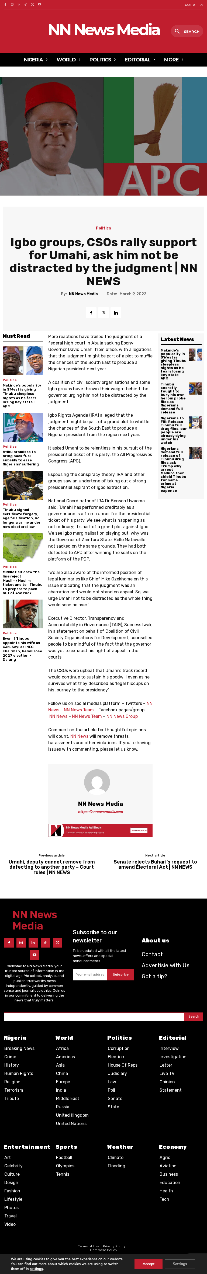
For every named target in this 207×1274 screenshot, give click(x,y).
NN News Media (83, 294)
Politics (103, 228)
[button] (187, 31)
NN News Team (79, 709)
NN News (58, 716)
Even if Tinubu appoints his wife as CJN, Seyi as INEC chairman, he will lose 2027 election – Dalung (22, 649)
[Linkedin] (19, 5)
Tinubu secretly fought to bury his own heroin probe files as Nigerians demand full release (173, 398)
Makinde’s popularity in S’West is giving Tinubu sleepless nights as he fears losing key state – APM (22, 395)
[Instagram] (12, 5)
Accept (148, 1263)
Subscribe (121, 974)
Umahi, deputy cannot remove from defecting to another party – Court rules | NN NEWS (52, 867)
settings (36, 1268)
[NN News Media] (100, 782)
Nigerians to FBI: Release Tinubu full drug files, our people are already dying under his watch (174, 430)
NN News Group (122, 716)
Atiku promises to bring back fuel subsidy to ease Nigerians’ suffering (21, 458)
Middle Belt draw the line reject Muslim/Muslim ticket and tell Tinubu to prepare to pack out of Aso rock (23, 582)
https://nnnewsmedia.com (100, 812)
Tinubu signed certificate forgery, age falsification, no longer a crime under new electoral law (21, 518)
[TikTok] (26, 5)
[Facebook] (5, 5)
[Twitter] (33, 5)
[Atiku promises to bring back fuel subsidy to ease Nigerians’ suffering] (23, 427)
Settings (180, 1263)
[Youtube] (39, 5)
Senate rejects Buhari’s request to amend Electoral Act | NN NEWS (155, 864)
